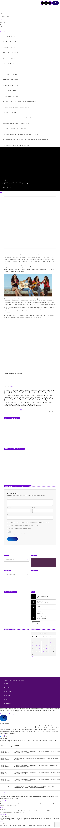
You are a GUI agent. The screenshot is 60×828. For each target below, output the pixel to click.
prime (48, 400)
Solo (39, 402)
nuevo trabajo (25, 400)
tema (6, 404)
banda (17, 390)
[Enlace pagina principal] (5, 3)
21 (46, 648)
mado (46, 395)
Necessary (4, 736)
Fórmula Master (36, 584)
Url (7, 514)
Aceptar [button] (13, 714)
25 (36, 651)
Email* (33, 507)
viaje (31, 404)
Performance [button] (3, 800)
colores (27, 390)
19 (39, 648)
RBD (15, 402)
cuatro (40, 390)
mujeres (22, 397)
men (12, 397)
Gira (37, 393)
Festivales (25, 393)
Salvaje (29, 402)
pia (35, 400)
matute (51, 395)
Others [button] (1, 821)
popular (43, 400)
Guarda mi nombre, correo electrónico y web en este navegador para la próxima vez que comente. (29, 522)
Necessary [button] (2, 735)
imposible (49, 393)
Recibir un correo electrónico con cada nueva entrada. (20, 528)
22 (50, 648)
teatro (49, 402)
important (42, 393)
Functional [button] (2, 793)
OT (31, 400)
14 (46, 645)
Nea (40, 397)
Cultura (46, 390)
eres (14, 393)
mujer (16, 397)
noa (47, 397)
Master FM (12, 386)
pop (38, 400)
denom (51, 390)
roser (23, 402)
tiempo (14, 404)
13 (43, 645)
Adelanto (7, 390)
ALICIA (12, 390)
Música (7, 469)
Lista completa (36, 623)
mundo (27, 397)
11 (36, 645)
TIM (18, 404)
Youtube (39, 404)
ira (18, 395)
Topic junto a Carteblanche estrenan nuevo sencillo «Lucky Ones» (42, 473)
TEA (45, 402)
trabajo (23, 404)
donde (6, 393)
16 (53, 645)
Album (3, 180)
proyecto (7, 402)
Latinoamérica (39, 395)
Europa (19, 393)
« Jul (32, 656)
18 (36, 648)
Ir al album (2, 31)
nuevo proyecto (16, 400)
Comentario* (9, 498)
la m (22, 395)
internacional (11, 395)
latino (32, 395)
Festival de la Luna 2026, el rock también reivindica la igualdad (19, 654)
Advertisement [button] (3, 814)
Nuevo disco (8, 400)
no (43, 397)
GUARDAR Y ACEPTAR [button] (5, 827)
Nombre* (9, 507)
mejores (7, 397)
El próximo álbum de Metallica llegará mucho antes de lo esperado (36, 429)
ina (5, 395)
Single (34, 402)
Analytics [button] (2, 807)
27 (43, 651)
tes (10, 404)
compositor (34, 390)
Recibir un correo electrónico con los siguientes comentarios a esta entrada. (24, 525)
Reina (19, 402)
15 (50, 645)
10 (32, 645)
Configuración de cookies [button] (5, 714)
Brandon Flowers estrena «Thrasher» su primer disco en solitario (18, 647)
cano (22, 390)
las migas (27, 395)
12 (39, 645)
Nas (36, 397)
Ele (10, 393)
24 (32, 651)
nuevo (51, 397)
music (32, 397)
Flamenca (32, 393)
